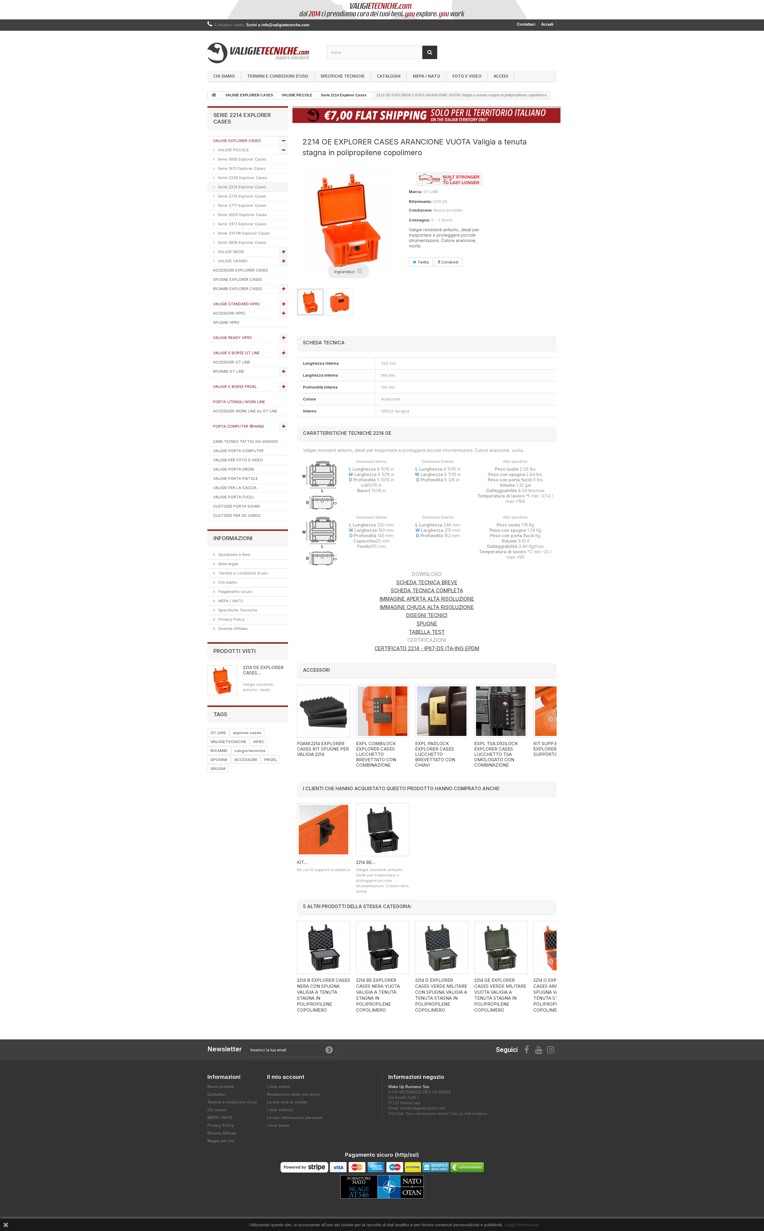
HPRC (258, 741)
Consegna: (419, 220)
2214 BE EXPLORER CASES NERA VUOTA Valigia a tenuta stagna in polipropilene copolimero (378, 995)
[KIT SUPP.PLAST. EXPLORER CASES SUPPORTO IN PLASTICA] (323, 829)
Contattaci (526, 24)
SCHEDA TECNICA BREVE (427, 583)
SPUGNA (218, 759)
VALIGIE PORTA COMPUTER (238, 451)
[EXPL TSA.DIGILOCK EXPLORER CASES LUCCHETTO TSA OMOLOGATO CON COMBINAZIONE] (500, 711)
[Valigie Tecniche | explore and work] (262, 53)
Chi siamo (224, 76)
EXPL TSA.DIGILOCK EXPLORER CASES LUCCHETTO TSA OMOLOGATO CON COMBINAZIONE (496, 754)
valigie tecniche (249, 750)
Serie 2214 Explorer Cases (241, 187)
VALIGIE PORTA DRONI (233, 469)
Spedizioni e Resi (233, 554)
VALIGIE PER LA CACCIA (235, 488)
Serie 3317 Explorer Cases (241, 224)
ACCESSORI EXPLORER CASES (240, 270)
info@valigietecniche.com (423, 1108)
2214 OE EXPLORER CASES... (263, 670)
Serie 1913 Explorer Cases (241, 168)
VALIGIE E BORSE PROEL (235, 386)
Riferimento (420, 201)
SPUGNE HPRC (226, 322)
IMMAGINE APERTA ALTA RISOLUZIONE (427, 599)
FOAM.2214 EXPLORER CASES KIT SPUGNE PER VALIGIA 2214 (323, 749)
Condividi (449, 262)
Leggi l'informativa (521, 1224)
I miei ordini (278, 1086)
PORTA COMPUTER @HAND (238, 426)
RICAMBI (218, 750)
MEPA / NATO (426, 76)
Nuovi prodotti (220, 1086)
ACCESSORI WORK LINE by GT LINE (245, 411)
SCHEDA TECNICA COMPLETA (427, 591)
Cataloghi (389, 76)
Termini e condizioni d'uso (277, 76)
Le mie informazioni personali (295, 1118)
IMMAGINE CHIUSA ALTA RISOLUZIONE (427, 607)
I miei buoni (278, 1125)
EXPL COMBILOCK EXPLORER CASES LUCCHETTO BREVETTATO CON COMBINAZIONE (376, 754)
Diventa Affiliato (232, 628)
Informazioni (232, 538)
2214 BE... (365, 862)
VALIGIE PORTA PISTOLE (235, 478)
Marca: (415, 191)
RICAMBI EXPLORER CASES (237, 288)
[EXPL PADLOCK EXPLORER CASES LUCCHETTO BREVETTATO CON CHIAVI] (441, 711)
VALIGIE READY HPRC (232, 337)
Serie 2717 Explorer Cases (241, 205)
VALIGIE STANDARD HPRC (236, 304)
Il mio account (285, 1077)
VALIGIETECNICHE (228, 741)
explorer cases (247, 732)
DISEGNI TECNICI (426, 615)
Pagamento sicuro (234, 591)
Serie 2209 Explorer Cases (242, 177)
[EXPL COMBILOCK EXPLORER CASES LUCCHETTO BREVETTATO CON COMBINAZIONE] (382, 711)
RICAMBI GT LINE (228, 371)
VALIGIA (218, 768)
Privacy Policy (230, 619)
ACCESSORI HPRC (229, 313)
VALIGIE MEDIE (230, 251)
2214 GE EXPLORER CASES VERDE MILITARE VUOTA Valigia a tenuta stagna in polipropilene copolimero (500, 995)
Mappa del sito (221, 1141)
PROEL (270, 759)
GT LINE (218, 732)
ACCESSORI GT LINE (231, 362)
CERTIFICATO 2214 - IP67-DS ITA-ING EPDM (427, 648)
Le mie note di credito (287, 1102)
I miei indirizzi (280, 1110)
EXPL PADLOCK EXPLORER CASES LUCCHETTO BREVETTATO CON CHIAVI (435, 754)
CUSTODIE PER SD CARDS (237, 515)
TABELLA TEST (427, 632)
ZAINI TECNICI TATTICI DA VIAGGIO (245, 441)
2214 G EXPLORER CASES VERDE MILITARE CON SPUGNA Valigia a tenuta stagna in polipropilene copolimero (441, 995)
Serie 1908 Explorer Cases (241, 159)
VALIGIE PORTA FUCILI (233, 497)
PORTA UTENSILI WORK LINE (239, 402)
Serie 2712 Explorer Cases (241, 196)
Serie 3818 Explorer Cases (241, 242)
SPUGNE (427, 624)
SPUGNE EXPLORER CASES (237, 279)
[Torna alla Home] (213, 95)
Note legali (227, 563)
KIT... (302, 862)
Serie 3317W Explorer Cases (243, 233)
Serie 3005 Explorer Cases (242, 214)
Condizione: (420, 210)
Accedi (547, 24)
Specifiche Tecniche (343, 76)
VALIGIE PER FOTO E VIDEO (238, 460)
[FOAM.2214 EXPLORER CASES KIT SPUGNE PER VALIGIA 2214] (323, 711)
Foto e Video (466, 76)
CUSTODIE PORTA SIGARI (236, 506)
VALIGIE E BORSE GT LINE (236, 353)
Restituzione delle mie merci (293, 1094)
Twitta (422, 262)
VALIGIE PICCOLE (233, 150)
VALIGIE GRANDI (232, 261)
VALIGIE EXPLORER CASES (237, 140)
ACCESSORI (245, 759)
